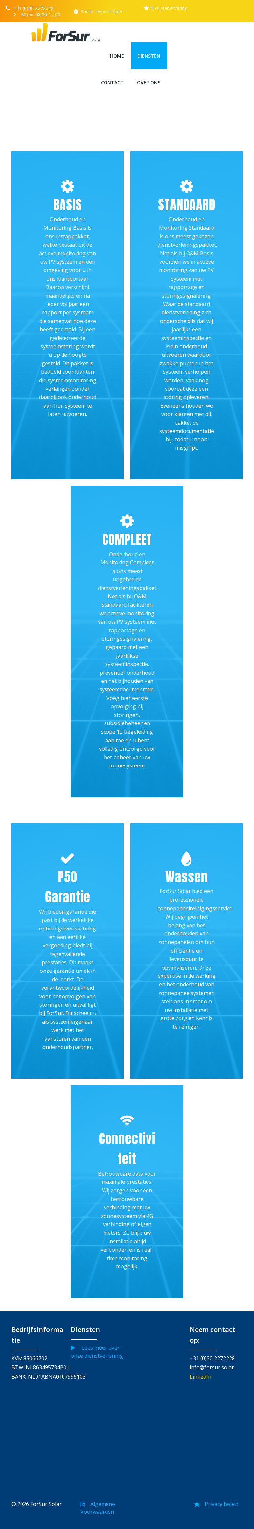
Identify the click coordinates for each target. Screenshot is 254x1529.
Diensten (148, 56)
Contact (112, 82)
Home (117, 56)
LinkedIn (200, 1376)
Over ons (148, 82)
